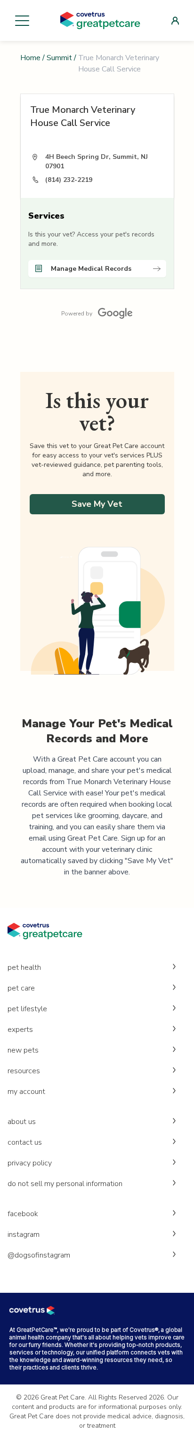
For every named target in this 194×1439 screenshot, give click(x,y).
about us (22, 1122)
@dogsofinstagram (39, 1255)
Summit (59, 58)
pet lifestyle (27, 1009)
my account (26, 1091)
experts (20, 1029)
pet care (21, 988)
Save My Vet (97, 504)
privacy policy (30, 1163)
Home (30, 58)
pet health (24, 967)
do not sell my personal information (65, 1184)
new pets (23, 1050)
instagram (24, 1234)
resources (24, 1071)
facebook (23, 1214)
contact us (25, 1142)
